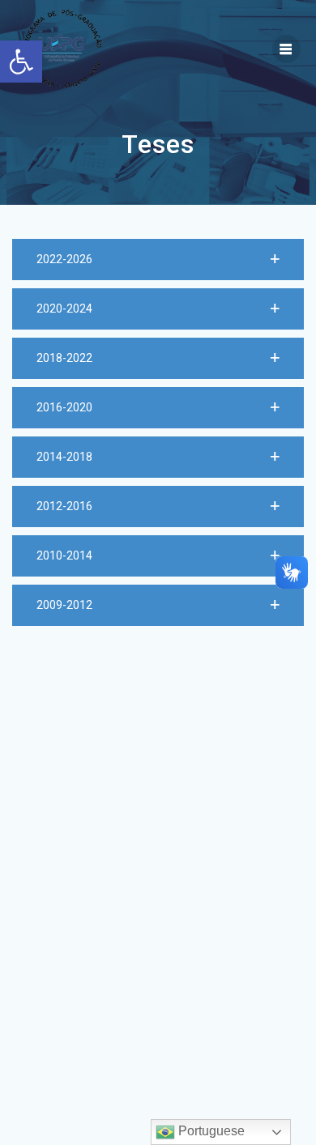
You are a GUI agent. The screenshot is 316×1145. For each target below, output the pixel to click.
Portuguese (210, 1131)
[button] (158, 259)
